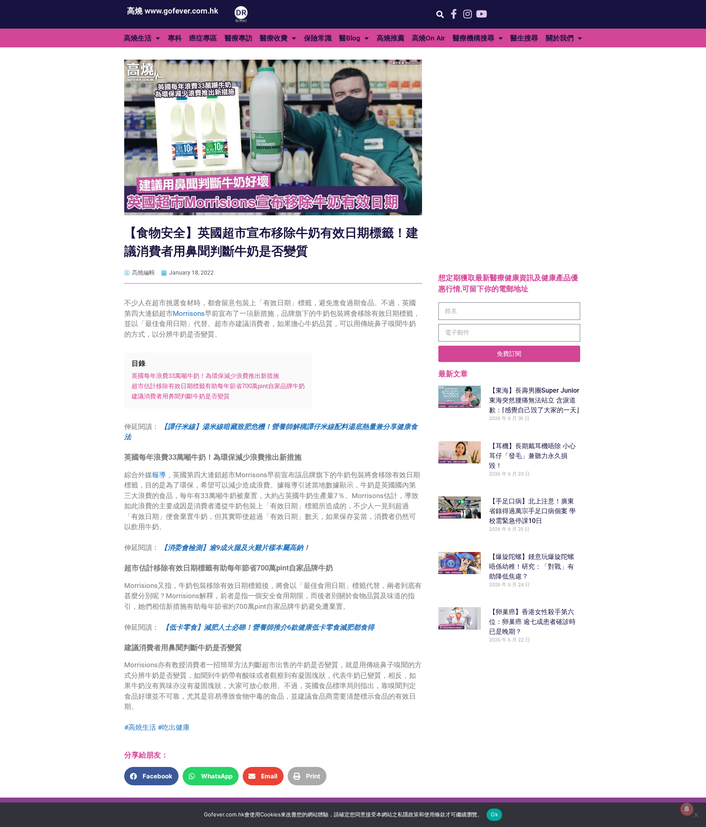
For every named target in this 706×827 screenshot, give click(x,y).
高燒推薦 (390, 38)
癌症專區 (203, 38)
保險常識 (318, 38)
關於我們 (560, 38)
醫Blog (349, 38)
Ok (494, 814)
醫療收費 (274, 38)
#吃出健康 (174, 727)
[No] (696, 815)
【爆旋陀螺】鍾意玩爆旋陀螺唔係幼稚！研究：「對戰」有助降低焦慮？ (531, 566)
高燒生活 (138, 38)
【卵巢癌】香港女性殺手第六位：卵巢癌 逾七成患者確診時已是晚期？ (532, 621)
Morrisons (189, 313)
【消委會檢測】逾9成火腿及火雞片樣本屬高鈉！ (235, 547)
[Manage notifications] (686, 809)
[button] (440, 14)
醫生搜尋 (524, 38)
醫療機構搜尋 (473, 38)
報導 (159, 475)
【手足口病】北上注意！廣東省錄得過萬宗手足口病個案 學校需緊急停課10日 (532, 511)
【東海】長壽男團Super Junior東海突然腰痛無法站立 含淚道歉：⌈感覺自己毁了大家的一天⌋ (534, 400)
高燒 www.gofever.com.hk (172, 11)
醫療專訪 (238, 38)
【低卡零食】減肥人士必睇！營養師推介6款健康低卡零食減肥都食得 (268, 627)
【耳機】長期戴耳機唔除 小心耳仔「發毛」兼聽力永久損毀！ (532, 455)
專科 (175, 38)
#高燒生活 (140, 727)
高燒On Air (428, 38)
